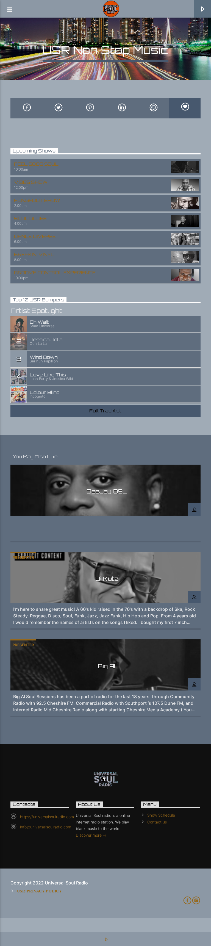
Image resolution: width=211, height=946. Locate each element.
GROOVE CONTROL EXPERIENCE (55, 272)
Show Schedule (161, 815)
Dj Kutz (106, 578)
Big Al (107, 666)
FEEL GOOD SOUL (36, 164)
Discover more (89, 835)
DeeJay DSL (107, 491)
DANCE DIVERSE (35, 236)
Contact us (157, 822)
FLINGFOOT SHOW (37, 200)
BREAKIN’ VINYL (34, 254)
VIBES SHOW (31, 182)
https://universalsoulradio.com (47, 816)
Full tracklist (105, 411)
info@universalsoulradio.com (45, 827)
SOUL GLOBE (30, 218)
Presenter (23, 557)
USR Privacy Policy (39, 891)
